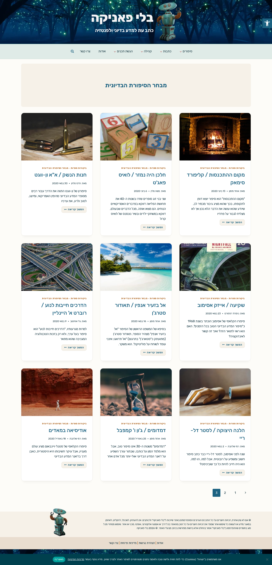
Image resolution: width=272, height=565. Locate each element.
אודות (102, 51)
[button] (267, 23)
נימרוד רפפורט (231, 313)
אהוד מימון (234, 191)
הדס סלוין (76, 183)
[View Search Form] (72, 51)
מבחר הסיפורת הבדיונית (213, 168)
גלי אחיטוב (75, 321)
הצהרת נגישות (147, 543)
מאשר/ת (59, 559)
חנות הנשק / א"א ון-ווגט (60, 175)
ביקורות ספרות (237, 168)
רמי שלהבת (233, 446)
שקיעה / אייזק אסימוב (221, 305)
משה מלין (155, 191)
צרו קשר (85, 51)
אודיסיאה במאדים (68, 430)
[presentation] (215, 136)
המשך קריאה (231, 223)
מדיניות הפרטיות (76, 559)
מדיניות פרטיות (128, 543)
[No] (267, 559)
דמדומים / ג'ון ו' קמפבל (141, 430)
